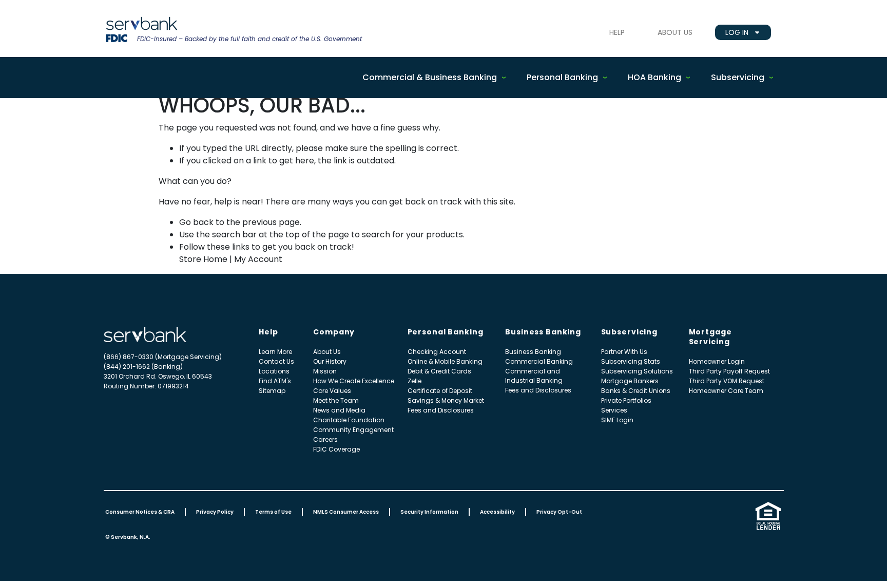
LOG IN (736, 32)
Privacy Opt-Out (559, 512)
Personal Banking (562, 77)
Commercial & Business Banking (429, 77)
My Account (258, 259)
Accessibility (497, 512)
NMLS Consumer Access (346, 512)
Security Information (429, 512)
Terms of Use (273, 512)
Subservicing (737, 77)
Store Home (203, 259)
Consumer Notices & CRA (140, 512)
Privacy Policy (215, 512)
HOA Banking (654, 77)
